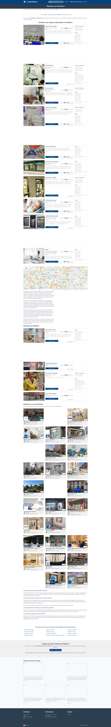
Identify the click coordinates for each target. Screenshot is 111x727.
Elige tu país (27, 725)
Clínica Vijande (27, 530)
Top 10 (42, 14)
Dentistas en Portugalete (51, 633)
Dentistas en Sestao (28, 635)
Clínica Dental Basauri (50, 146)
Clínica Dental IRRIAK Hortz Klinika (75, 421)
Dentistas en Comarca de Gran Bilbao (50, 9)
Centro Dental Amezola (50, 200)
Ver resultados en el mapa (55, 277)
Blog (24, 718)
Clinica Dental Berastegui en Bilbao (31, 548)
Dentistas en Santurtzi (72, 633)
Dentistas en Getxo (50, 631)
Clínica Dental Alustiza (72, 493)
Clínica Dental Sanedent (51, 457)
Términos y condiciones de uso (51, 714)
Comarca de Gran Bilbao (57, 627)
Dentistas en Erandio (72, 629)
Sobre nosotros (26, 714)
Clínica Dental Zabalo (50, 329)
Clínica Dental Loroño (72, 566)
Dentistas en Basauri (50, 629)
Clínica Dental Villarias (50, 511)
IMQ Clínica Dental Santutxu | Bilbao (31, 439)
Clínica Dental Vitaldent (51, 26)
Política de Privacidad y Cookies (51, 716)
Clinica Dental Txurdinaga (51, 373)
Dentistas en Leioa (71, 631)
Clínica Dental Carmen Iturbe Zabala (53, 475)
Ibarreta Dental (49, 88)
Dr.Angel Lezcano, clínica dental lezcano (76, 439)
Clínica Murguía (49, 566)
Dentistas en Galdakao (29, 631)
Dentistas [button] (67, 1)
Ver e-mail (67, 43)
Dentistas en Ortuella (28, 633)
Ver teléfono (52, 43)
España (24, 9)
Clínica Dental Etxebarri (50, 393)
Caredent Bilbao (49, 65)
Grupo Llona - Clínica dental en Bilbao (53, 585)
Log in (85, 1)
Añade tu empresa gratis (76, 1)
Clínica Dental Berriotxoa (51, 363)
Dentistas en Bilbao (72, 635)
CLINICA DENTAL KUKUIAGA (51, 216)
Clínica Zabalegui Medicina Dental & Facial (76, 548)
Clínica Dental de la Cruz (29, 475)
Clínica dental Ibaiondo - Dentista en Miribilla (55, 548)
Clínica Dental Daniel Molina (51, 161)
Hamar (47, 249)
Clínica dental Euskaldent (73, 475)
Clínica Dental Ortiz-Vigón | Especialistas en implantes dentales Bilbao (33, 567)
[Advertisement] (55, 54)
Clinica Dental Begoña (50, 439)
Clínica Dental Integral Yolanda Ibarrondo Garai (76, 512)
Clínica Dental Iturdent (72, 457)
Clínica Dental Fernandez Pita (30, 511)
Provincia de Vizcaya (70, 627)
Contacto (69, 714)
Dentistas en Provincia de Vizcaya (35, 9)
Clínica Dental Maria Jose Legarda (31, 421)
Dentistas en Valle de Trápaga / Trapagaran (55, 635)
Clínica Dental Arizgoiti (50, 177)
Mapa (67, 28)
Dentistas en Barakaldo (29, 629)
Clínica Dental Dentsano (29, 493)
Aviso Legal (47, 715)
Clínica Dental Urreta (50, 530)
